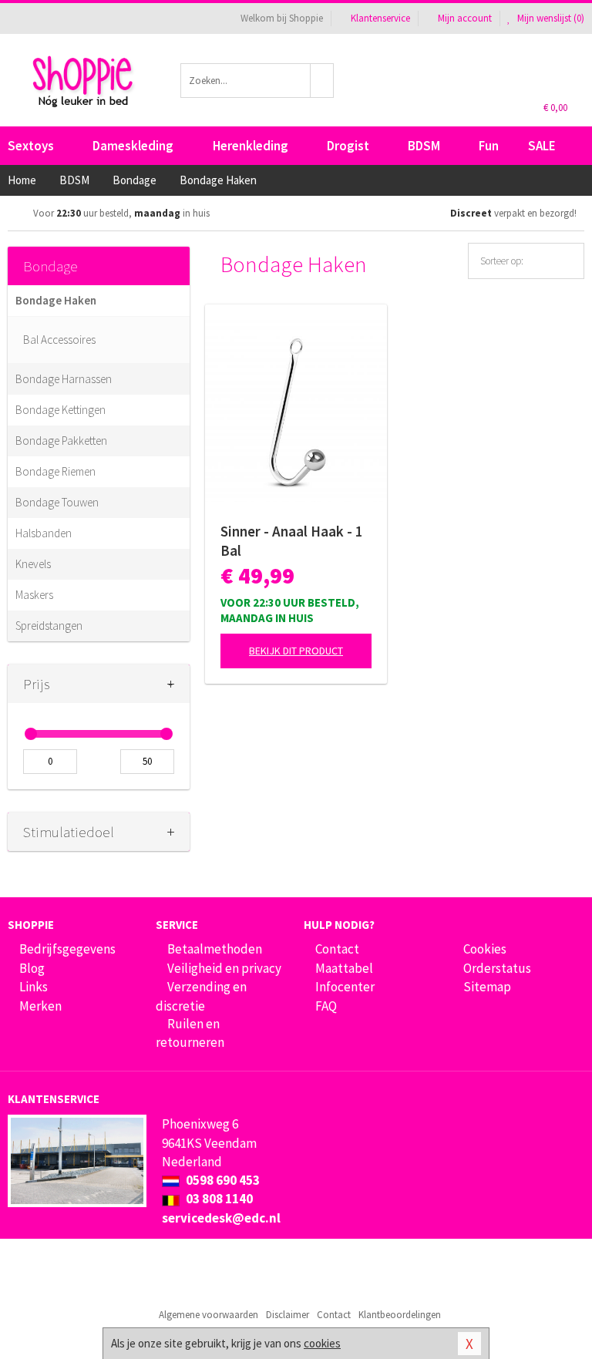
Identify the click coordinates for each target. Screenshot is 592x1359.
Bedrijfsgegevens (67, 948)
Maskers (34, 594)
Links (33, 986)
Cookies (484, 948)
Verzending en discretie (201, 996)
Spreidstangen (48, 625)
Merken (40, 1005)
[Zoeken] (322, 80)
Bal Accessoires (59, 339)
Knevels (33, 564)
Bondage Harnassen (63, 379)
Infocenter (345, 986)
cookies (322, 1343)
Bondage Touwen (57, 502)
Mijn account (465, 18)
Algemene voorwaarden (208, 1314)
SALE (542, 145)
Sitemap (487, 986)
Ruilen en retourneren (190, 1033)
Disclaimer (287, 1314)
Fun (489, 145)
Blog (32, 968)
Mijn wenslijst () (549, 18)
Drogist (348, 145)
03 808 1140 (218, 1198)
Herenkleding (250, 145)
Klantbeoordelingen (399, 1314)
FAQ (326, 1005)
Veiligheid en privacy (224, 968)
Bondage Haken (55, 300)
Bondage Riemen (55, 471)
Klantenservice (380, 18)
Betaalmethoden (214, 948)
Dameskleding (132, 145)
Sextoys (31, 145)
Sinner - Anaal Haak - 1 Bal (291, 541)
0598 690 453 (221, 1180)
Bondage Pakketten (61, 440)
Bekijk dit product (296, 651)
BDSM (424, 145)
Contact (337, 948)
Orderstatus (497, 968)
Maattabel (344, 968)
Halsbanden (43, 533)
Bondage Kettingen (60, 409)
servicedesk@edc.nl (221, 1217)
